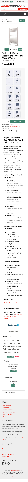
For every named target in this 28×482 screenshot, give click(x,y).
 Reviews (12, 130)
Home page (6, 407)
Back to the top (7, 405)
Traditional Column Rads (9, 411)
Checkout (13, 370)
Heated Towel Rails (8, 21)
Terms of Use (5, 476)
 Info (5, 130)
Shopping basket (14, 364)
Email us (4, 447)
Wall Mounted (14, 352)
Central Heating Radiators (10, 413)
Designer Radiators (8, 409)
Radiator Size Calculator (8, 454)
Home (3, 20)
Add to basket (17, 121)
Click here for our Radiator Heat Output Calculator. (13, 316)
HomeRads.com (15, 470)
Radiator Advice (6, 456)
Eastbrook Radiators (15, 126)
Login (11, 1)
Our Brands (6, 416)
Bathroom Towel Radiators (12, 340)
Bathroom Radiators (11, 20)
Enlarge (15, 49)
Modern (10, 349)
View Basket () (21, 1)
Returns (4, 450)
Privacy (11, 476)
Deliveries (4, 449)
